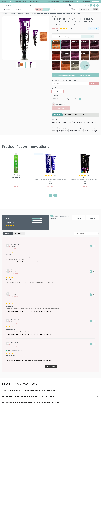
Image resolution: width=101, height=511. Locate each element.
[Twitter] (94, 1)
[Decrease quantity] (53, 91)
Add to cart (61, 108)
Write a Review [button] (78, 217)
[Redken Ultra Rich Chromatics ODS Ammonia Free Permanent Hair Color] (50, 163)
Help (86, 5)
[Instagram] (96, 1)
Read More (54, 133)
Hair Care (17, 9)
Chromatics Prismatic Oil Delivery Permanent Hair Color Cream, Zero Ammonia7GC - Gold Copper (73, 22)
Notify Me (93, 83)
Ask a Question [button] (92, 217)
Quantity (54, 88)
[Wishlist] (94, 5)
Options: (61, 37)
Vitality (28, 9)
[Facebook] (92, 1)
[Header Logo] (9, 5)
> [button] (51, 366)
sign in (95, 9)
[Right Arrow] (55, 195)
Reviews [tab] (7, 233)
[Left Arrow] (50, 195)
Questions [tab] (18, 233)
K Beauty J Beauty (42, 9)
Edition (72, 9)
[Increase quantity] (62, 91)
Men (64, 9)
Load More (50, 410)
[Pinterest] (98, 1)
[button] (91, 246)
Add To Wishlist (61, 104)
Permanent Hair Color (23, 13)
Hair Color (6, 9)
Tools (56, 9)
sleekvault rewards (85, 9)
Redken (54, 16)
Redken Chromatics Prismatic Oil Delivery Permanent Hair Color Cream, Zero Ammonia (28, 262)
